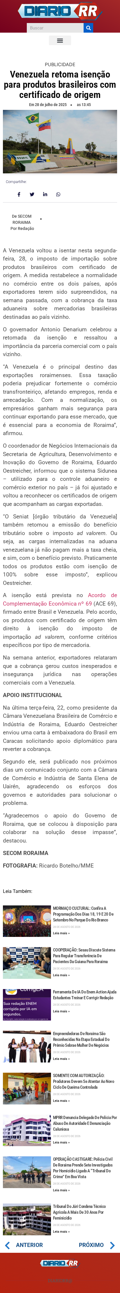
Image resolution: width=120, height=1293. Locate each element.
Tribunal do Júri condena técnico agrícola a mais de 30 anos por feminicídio (79, 1212)
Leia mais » (61, 933)
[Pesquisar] (88, 28)
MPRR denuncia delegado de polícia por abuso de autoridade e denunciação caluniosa (85, 1123)
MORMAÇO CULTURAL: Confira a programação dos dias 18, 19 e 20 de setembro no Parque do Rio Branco (83, 914)
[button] (60, 40)
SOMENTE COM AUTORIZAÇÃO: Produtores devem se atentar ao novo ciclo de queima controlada (83, 1081)
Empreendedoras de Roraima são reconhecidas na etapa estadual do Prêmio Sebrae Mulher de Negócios (81, 1039)
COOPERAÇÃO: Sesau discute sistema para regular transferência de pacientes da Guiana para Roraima (84, 955)
